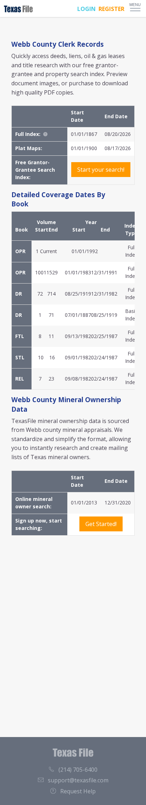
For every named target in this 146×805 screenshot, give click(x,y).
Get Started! (101, 524)
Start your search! (100, 169)
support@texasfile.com (78, 780)
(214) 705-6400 (77, 769)
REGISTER (111, 9)
